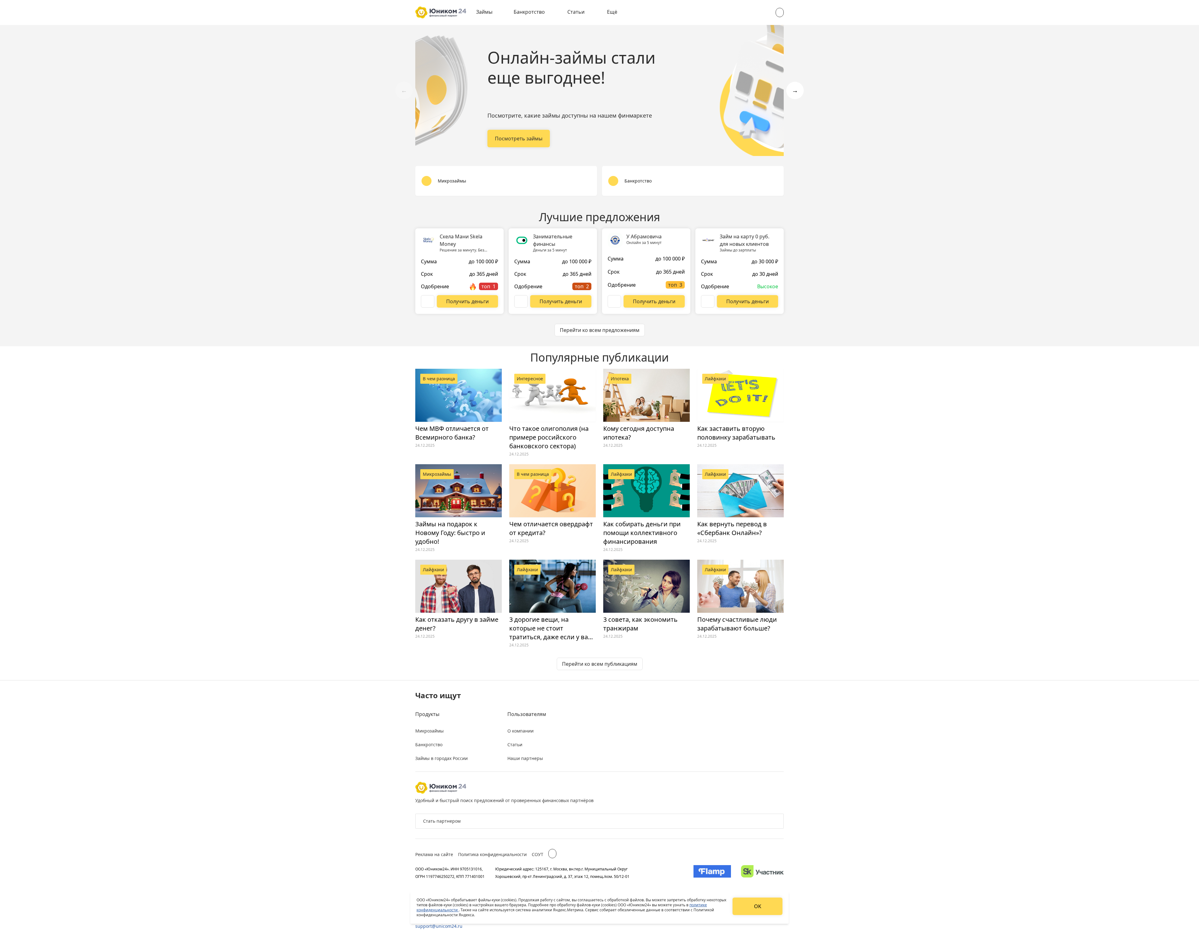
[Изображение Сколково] (762, 872)
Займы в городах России (441, 758)
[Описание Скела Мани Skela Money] (427, 301)
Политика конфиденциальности (492, 854)
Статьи (576, 11)
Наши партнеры (525, 758)
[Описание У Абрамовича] (614, 301)
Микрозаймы (429, 731)
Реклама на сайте (434, 854)
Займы (484, 11)
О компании (520, 731)
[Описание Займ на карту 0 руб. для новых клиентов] (707, 301)
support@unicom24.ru (438, 926)
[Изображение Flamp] (712, 872)
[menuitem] (488, 12)
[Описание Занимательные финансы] (521, 301)
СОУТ (537, 854)
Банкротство (529, 11)
